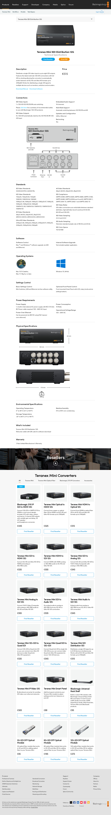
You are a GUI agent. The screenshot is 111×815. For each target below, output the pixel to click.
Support (25, 4)
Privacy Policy (97, 789)
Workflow (15, 12)
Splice (63, 4)
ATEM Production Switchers (9, 784)
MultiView (35, 789)
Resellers (15, 4)
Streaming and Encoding (39, 794)
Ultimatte (4, 786)
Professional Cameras (8, 778)
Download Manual (22, 89)
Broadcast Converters (39, 781)
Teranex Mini (6, 12)
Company (46, 4)
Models (23, 12)
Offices (95, 778)
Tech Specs (31, 12)
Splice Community (68, 791)
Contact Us (66, 784)
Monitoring (36, 784)
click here (24, 107)
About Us (96, 781)
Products (5, 4)
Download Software (36, 89)
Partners (95, 784)
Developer (35, 4)
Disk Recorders (6, 789)
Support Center (67, 781)
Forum (71, 4)
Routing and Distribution (39, 791)
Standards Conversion (39, 778)
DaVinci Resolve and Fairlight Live (11, 781)
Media (55, 4)
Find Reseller (48, 59)
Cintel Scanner (6, 794)
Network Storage (37, 786)
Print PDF (64, 59)
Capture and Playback (8, 791)
